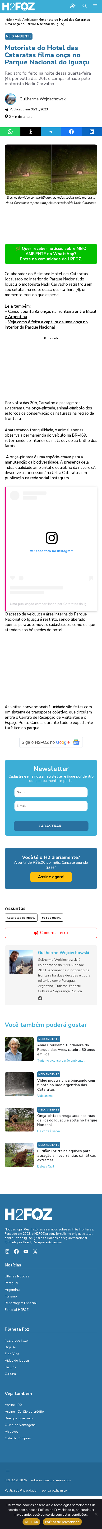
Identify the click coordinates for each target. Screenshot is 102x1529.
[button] (84, 6)
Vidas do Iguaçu (17, 1360)
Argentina (12, 1289)
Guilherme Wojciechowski (43, 99)
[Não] (96, 1514)
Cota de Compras (18, 1438)
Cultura (10, 1374)
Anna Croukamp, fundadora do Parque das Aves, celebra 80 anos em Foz (66, 1050)
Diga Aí (10, 1347)
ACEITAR (31, 1522)
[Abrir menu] (7, 1470)
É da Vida (12, 1354)
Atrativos (12, 1431)
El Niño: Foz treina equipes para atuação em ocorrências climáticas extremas (66, 1155)
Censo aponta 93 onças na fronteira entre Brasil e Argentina (51, 314)
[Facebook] (40, 998)
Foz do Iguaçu (51, 917)
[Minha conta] (72, 6)
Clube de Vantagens (20, 1425)
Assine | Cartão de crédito (24, 1411)
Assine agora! (51, 877)
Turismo (11, 1296)
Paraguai (11, 1283)
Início (8, 20)
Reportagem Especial (21, 1303)
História (10, 1367)
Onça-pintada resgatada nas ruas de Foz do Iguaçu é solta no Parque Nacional (67, 1120)
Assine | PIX (13, 1405)
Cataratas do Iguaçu (21, 917)
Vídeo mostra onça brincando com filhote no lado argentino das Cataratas (66, 1085)
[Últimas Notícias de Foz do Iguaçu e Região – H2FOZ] (18, 6)
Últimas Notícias (17, 1276)
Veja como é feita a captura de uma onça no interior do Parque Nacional (46, 324)
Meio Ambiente (25, 20)
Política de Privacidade (20, 1490)
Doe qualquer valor (19, 1418)
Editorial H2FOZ (17, 1309)
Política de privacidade (62, 1522)
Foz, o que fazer (17, 1340)
